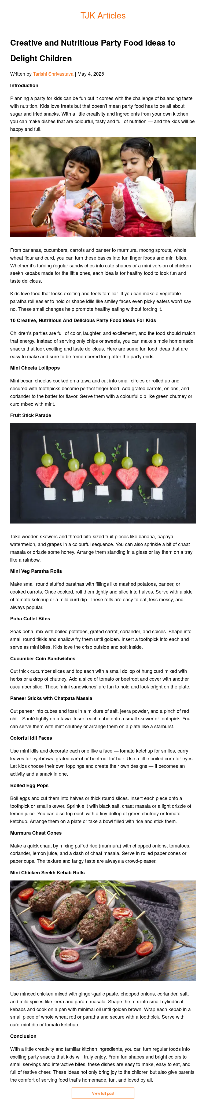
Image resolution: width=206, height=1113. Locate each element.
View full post (103, 1093)
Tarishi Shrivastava (53, 73)
